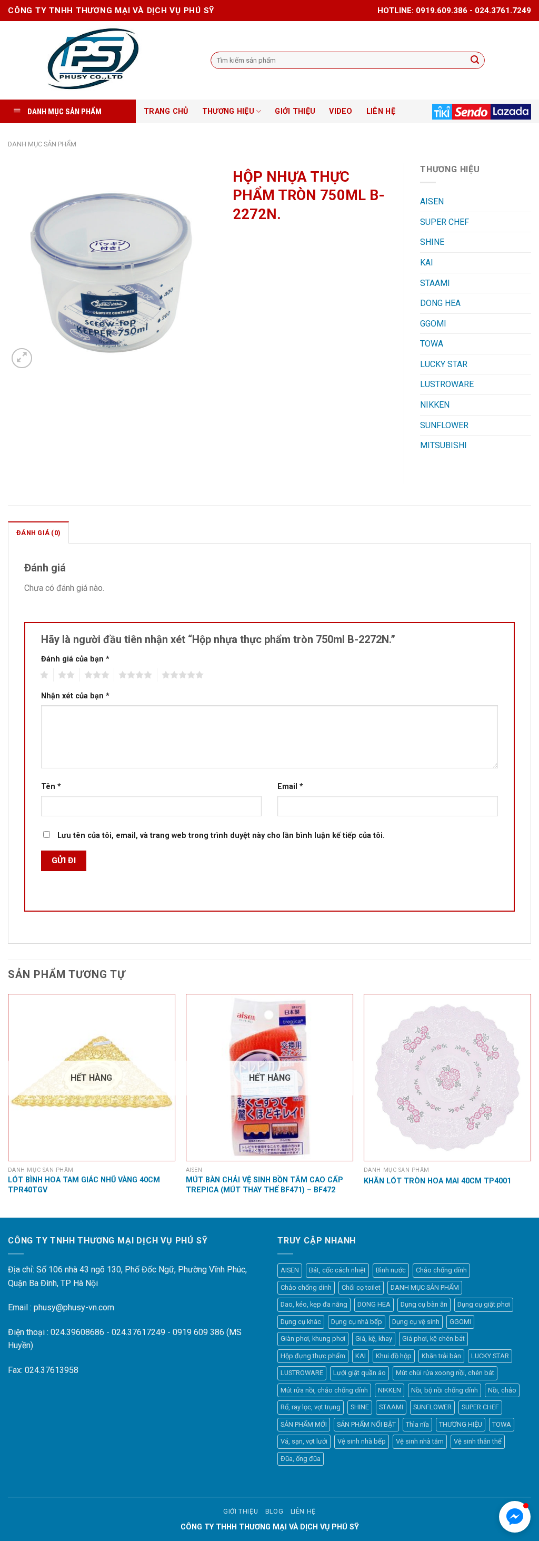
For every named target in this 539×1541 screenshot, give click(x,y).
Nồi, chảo (502, 1390)
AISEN (432, 201)
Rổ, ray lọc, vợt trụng (311, 1407)
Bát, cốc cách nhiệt (337, 1270)
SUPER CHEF (444, 222)
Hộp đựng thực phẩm (313, 1356)
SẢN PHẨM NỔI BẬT (366, 1424)
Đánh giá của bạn (75, 659)
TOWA (431, 344)
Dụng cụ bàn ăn (424, 1304)
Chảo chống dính (441, 1270)
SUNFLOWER (444, 425)
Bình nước (391, 1270)
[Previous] (8, 1105)
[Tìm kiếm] (475, 61)
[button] (515, 1517)
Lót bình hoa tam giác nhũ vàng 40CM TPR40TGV (84, 1184)
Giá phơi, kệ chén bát (433, 1338)
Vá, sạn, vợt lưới (304, 1441)
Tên (51, 786)
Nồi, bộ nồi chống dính (444, 1390)
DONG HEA (440, 303)
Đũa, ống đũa (301, 1459)
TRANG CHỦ (166, 111)
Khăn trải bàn (441, 1356)
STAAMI (435, 283)
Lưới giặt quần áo (359, 1373)
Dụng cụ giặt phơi (483, 1304)
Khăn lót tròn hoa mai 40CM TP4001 (437, 1181)
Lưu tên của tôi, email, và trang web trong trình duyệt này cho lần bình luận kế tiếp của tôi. (221, 835)
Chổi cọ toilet (361, 1287)
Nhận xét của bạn (75, 696)
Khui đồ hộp (394, 1356)
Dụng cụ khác (301, 1322)
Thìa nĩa (417, 1424)
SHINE (432, 242)
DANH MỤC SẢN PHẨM (42, 144)
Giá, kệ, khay (373, 1338)
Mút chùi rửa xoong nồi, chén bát (445, 1373)
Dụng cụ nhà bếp (356, 1322)
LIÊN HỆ (380, 111)
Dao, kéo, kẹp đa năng (314, 1304)
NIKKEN (435, 405)
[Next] (530, 1105)
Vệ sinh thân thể (478, 1441)
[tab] (38, 532)
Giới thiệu (240, 1511)
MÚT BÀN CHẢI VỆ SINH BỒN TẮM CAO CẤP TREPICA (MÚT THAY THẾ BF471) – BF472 (264, 1184)
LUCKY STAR (443, 364)
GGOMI (433, 324)
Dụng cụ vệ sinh (416, 1322)
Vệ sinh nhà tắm (420, 1441)
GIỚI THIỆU (295, 111)
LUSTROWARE (447, 384)
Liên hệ (303, 1511)
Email (290, 786)
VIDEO (340, 111)
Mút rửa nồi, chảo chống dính (324, 1390)
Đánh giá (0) (38, 533)
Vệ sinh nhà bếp (361, 1441)
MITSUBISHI (443, 445)
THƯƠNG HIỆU (228, 111)
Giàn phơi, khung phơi (313, 1338)
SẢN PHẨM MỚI (304, 1424)
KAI (426, 263)
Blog (274, 1511)
